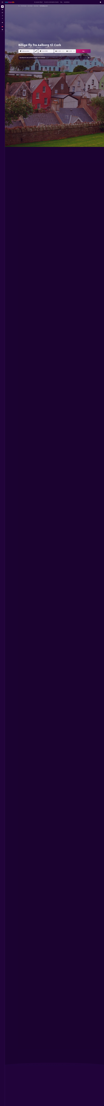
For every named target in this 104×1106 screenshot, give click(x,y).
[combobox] (21, 47)
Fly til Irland (30, 5)
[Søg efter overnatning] (2, 9)
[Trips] (2, 22)
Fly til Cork (36, 5)
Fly (18, 5)
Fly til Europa (23, 5)
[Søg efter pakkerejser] (2, 15)
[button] (2, 2)
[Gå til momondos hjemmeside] (9, 2)
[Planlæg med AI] (2, 18)
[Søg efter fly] (2, 6)
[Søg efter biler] (2, 12)
